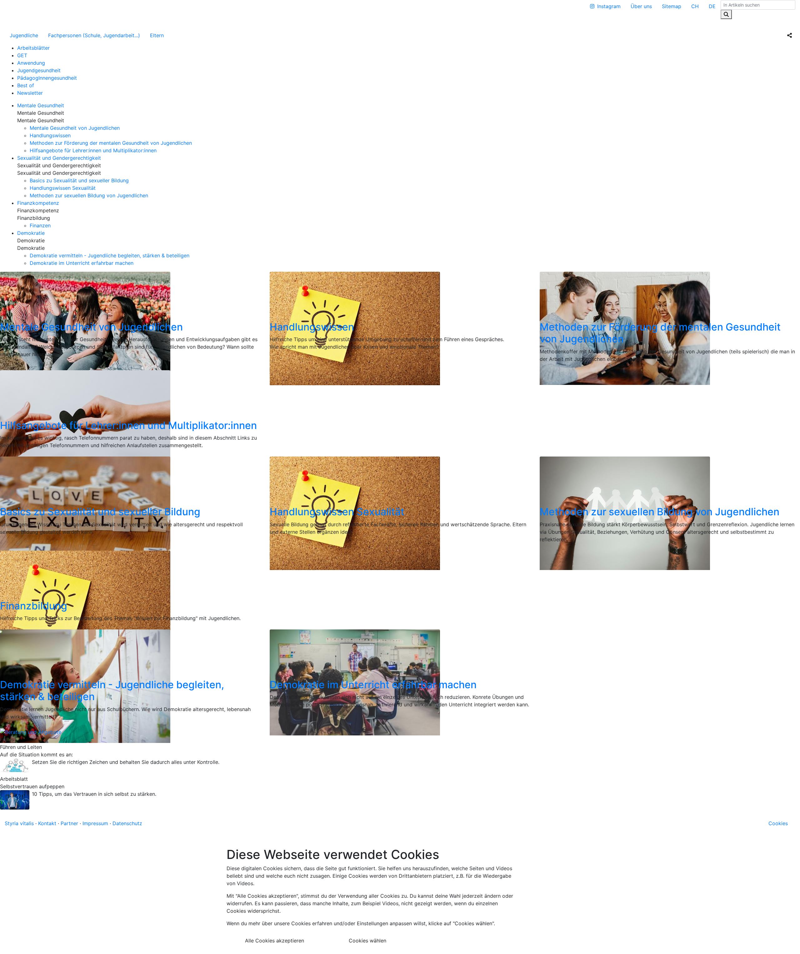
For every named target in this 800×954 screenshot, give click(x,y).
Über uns (641, 6)
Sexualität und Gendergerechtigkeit (59, 158)
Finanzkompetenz (38, 203)
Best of (25, 85)
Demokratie (31, 233)
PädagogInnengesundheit (47, 78)
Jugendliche (24, 35)
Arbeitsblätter (33, 48)
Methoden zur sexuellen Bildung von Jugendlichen (89, 195)
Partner (69, 823)
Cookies (778, 823)
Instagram (609, 6)
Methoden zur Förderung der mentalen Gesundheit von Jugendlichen (111, 143)
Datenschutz (127, 823)
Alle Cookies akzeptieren (274, 940)
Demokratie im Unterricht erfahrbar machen (81, 263)
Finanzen (40, 225)
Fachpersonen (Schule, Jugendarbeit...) (94, 35)
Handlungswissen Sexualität (63, 188)
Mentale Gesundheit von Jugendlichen (75, 128)
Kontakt (47, 823)
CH (695, 6)
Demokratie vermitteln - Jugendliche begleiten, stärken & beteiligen (109, 255)
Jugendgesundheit (39, 70)
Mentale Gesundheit (40, 105)
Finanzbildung (33, 606)
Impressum (95, 823)
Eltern (157, 35)
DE (712, 6)
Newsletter (30, 93)
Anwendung (31, 63)
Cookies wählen (367, 940)
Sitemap (671, 6)
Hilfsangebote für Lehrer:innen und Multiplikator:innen (93, 150)
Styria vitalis (19, 823)
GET (22, 55)
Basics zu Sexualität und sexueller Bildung (79, 180)
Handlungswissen (50, 135)
